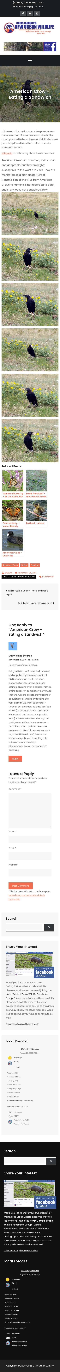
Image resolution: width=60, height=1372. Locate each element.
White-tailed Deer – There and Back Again (27, 592)
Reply (15, 758)
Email (12, 848)
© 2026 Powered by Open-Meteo (20, 1100)
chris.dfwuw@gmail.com (29, 6)
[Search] (49, 927)
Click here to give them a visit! (22, 1024)
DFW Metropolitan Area (30, 1049)
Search (11, 919)
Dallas (24, 565)
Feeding (35, 565)
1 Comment (48, 576)
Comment (15, 789)
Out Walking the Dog (20, 655)
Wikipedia (7, 153)
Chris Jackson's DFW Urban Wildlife (19, 577)
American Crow (10, 565)
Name (13, 831)
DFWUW (8, 572)
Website (13, 864)
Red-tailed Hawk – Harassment (35, 603)
